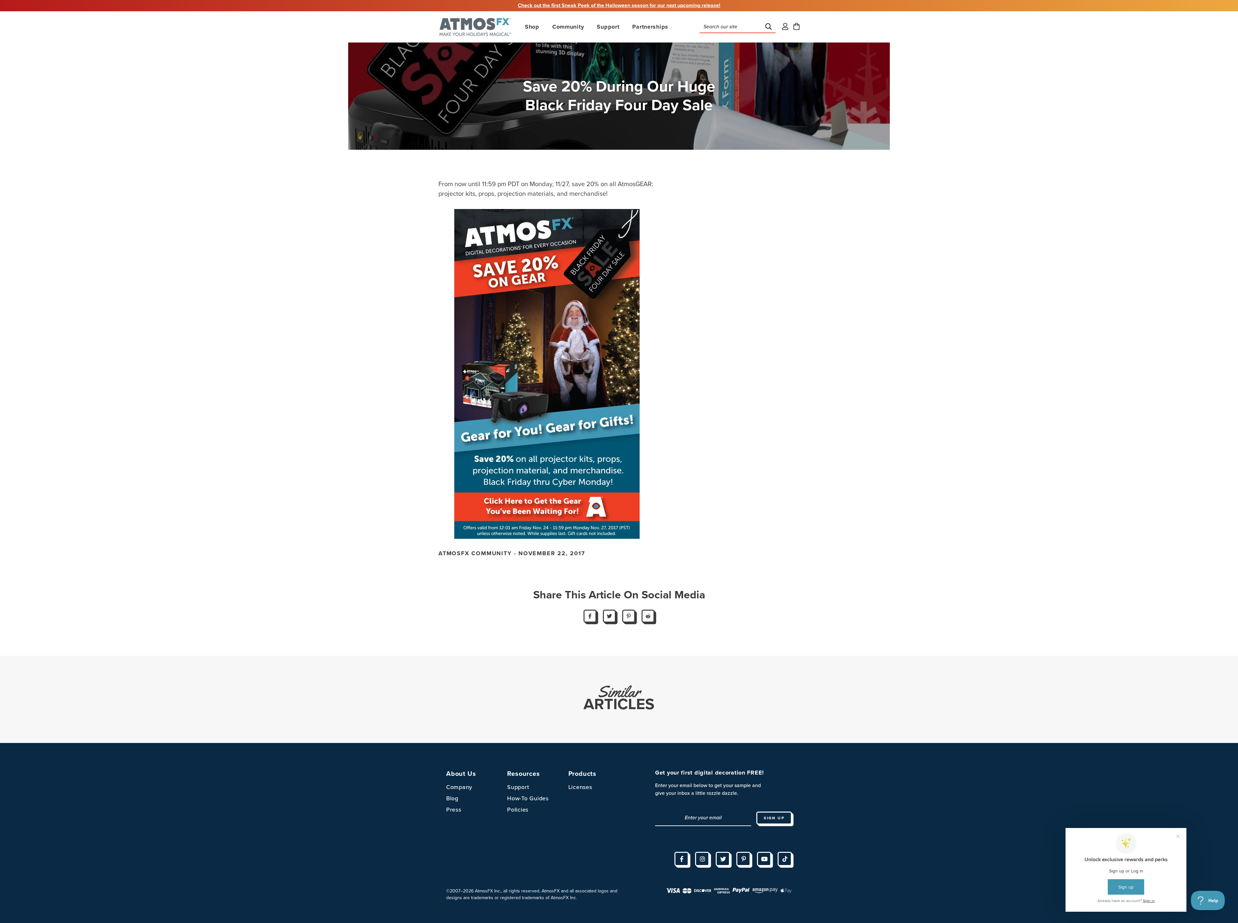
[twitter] (723, 859)
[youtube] (764, 859)
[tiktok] (785, 859)
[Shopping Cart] (796, 27)
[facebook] (681, 859)
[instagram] (702, 859)
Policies (517, 809)
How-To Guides (527, 798)
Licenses (580, 787)
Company (459, 787)
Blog (452, 798)
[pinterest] (743, 859)
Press (453, 809)
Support (518, 787)
